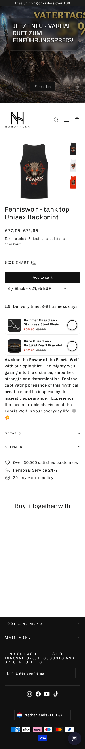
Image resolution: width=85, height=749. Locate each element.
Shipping (35, 238)
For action (43, 87)
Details (13, 433)
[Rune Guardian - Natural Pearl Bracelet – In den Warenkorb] (72, 346)
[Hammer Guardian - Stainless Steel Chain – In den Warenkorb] (72, 325)
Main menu (18, 637)
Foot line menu (23, 624)
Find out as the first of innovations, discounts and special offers (40, 658)
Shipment (15, 446)
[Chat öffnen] (74, 738)
